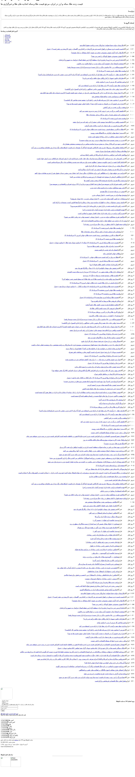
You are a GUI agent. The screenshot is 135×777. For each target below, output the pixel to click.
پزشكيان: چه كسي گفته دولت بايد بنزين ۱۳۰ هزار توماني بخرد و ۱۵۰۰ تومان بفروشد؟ (98, 199)
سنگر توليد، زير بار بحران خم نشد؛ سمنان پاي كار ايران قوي (104, 166)
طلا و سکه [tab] (7, 40)
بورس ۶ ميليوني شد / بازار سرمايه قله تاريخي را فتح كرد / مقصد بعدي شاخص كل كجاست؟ (93, 100)
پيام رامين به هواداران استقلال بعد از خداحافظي (102, 571)
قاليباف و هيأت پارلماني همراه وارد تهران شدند (111, 151)
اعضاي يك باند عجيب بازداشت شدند (106, 250)
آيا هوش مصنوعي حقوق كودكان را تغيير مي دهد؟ (107, 56)
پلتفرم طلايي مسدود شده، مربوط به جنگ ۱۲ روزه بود (100, 275)
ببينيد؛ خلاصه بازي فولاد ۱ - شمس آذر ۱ (105, 520)
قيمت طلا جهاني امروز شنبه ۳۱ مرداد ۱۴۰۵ (111, 71)
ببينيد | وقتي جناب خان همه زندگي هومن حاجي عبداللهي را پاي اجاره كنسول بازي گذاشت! (94, 89)
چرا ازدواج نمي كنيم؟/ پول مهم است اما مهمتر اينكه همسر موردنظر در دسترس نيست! (92, 381)
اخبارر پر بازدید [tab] (8, 41)
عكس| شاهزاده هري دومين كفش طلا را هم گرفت (102, 305)
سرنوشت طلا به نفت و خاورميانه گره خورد (104, 538)
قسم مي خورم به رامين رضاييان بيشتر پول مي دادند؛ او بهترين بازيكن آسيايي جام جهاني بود (87, 568)
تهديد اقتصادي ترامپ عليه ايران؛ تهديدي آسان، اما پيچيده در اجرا (103, 210)
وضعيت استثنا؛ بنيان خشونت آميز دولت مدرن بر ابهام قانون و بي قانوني (100, 63)
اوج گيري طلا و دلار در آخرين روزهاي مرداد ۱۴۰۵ (104, 312)
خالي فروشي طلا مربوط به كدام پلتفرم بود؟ (105, 301)
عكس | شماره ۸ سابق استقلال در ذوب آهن (103, 513)
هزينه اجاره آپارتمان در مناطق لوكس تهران (108, 374)
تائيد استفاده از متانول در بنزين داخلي (112, 491)
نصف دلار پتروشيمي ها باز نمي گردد (110, 400)
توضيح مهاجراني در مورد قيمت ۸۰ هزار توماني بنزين (109, 195)
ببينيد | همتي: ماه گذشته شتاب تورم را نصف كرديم (103, 385)
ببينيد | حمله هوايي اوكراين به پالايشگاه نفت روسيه (107, 133)
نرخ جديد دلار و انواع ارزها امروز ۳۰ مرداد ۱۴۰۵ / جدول (102, 356)
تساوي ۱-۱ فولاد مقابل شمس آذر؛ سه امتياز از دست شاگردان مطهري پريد (94, 524)
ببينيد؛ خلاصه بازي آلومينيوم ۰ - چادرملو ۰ (104, 553)
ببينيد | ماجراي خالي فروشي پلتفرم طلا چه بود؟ (102, 246)
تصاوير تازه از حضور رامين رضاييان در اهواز (104, 546)
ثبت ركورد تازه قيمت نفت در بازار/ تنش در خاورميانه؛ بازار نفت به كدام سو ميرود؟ (97, 206)
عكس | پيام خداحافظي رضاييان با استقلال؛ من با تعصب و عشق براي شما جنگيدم (90, 575)
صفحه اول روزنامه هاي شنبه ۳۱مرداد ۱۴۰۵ (110, 465)
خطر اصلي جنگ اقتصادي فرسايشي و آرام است (110, 681)
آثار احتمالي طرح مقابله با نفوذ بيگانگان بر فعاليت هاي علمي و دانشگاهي (102, 670)
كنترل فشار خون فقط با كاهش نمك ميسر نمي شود (100, 506)
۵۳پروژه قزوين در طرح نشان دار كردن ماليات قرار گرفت (104, 126)
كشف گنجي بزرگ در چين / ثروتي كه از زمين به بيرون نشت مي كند (101, 111)
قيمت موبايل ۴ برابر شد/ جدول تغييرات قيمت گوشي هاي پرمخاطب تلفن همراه (94, 352)
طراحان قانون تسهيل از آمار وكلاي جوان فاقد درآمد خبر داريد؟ (103, 78)
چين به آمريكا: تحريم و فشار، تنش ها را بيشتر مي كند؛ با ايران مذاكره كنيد (102, 169)
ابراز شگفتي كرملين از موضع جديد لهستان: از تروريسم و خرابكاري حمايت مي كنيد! (97, 177)
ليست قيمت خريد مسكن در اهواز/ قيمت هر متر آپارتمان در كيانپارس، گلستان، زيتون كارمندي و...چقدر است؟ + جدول (85, 49)
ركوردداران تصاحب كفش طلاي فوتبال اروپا (104, 264)
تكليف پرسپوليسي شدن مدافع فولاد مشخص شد (107, 96)
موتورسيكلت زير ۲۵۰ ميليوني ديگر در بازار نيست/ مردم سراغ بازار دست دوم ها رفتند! (95, 67)
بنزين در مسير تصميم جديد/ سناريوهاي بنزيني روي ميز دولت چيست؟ (101, 140)
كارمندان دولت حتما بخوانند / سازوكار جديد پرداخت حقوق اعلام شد (101, 45)
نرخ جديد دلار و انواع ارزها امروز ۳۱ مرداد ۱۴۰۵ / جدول (102, 334)
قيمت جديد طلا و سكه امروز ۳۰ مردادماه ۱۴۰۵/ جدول (100, 261)
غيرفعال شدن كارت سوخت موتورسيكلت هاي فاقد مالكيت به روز (104, 440)
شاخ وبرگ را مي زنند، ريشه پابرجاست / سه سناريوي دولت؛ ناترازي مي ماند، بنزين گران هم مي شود (91, 454)
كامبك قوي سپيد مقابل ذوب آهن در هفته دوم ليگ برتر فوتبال (97, 527)
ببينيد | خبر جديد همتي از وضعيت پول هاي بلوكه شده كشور (101, 389)
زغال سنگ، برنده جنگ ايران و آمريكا (106, 517)
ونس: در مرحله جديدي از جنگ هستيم (112, 191)
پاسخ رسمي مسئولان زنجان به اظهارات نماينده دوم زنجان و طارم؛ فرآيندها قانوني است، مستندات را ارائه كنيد (88, 202)
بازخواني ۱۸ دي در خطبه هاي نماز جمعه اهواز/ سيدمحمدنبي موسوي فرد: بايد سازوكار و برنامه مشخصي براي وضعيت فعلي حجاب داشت (75, 345)
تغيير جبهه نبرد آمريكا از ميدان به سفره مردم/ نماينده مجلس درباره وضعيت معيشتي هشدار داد (93, 144)
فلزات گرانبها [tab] (8, 36)
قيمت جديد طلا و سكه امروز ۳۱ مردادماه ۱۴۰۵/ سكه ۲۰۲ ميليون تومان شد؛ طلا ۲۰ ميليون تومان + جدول (83, 242)
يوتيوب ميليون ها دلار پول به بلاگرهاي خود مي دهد (104, 337)
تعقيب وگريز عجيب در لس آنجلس (114, 107)
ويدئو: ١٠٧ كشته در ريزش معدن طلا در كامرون (104, 316)
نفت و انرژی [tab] (7, 37)
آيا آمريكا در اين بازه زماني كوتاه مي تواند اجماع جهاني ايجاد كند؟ (105, 663)
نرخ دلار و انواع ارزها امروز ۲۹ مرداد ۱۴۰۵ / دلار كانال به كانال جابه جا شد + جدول (93, 378)
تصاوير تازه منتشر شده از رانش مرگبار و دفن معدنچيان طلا (105, 115)
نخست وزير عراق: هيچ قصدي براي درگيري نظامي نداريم (107, 476)
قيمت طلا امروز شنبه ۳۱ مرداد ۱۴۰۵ (108, 239)
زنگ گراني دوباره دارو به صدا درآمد (110, 403)
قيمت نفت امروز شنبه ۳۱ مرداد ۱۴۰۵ (112, 118)
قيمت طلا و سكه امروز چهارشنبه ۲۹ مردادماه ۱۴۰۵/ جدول (98, 297)
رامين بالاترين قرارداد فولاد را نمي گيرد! (105, 560)
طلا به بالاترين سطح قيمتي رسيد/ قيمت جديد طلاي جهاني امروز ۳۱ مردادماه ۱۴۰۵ (96, 129)
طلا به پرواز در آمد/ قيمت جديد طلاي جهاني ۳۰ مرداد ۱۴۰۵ (99, 257)
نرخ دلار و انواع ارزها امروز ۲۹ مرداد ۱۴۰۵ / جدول (104, 363)
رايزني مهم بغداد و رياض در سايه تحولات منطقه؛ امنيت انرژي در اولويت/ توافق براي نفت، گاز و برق (92, 447)
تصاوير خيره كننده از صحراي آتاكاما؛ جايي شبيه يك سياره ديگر (98, 564)
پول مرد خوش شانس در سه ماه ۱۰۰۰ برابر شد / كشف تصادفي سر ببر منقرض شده (92, 359)
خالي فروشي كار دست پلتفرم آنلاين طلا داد (104, 308)
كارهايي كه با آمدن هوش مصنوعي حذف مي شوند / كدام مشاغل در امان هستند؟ (97, 53)
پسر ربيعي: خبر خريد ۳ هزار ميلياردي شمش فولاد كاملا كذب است (97, 586)
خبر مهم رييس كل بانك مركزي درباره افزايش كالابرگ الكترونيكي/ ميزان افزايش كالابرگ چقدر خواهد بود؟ (86, 370)
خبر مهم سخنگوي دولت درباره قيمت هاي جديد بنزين (107, 188)
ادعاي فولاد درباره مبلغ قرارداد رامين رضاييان (102, 535)
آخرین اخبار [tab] (7, 42)
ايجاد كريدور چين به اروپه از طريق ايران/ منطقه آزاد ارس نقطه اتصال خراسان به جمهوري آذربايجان (91, 60)
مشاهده (16, 740)
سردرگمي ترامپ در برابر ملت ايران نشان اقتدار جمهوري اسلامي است (101, 213)
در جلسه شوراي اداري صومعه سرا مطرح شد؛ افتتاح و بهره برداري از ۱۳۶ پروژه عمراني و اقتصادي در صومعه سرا (87, 184)
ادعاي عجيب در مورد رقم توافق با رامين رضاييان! (102, 542)
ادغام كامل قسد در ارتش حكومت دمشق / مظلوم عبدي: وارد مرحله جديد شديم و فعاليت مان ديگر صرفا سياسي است (85, 162)
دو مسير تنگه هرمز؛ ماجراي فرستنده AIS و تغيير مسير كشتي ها (105, 180)
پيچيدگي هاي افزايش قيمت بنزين (115, 480)
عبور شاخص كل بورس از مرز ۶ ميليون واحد (110, 82)
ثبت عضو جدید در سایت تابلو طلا (9, 713)
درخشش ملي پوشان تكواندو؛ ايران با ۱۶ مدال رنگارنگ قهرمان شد (96, 268)
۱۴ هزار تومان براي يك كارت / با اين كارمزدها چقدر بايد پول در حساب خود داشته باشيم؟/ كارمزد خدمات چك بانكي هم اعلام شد (81, 93)
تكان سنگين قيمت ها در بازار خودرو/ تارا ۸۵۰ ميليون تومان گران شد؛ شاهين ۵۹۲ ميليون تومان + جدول (90, 648)
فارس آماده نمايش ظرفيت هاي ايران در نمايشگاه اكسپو (98, 590)
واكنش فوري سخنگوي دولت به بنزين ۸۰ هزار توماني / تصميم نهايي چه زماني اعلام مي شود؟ (94, 217)
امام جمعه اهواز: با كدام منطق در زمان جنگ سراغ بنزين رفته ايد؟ (104, 224)
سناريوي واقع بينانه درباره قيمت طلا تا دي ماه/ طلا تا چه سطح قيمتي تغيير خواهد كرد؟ (90, 279)
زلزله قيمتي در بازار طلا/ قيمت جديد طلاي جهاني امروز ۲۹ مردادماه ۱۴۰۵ (94, 283)
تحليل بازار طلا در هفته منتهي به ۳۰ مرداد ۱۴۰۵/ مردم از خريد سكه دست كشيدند (93, 272)
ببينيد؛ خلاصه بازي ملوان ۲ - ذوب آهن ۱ (105, 531)
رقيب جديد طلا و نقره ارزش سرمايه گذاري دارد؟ (102, 582)
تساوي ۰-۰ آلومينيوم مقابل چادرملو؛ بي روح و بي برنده (100, 557)
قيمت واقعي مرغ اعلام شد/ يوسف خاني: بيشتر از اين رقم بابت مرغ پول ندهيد (98, 122)
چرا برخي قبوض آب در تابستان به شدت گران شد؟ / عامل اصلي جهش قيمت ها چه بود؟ (95, 104)
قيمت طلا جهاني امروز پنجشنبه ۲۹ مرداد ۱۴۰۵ (104, 290)
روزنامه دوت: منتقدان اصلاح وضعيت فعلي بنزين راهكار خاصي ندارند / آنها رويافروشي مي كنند (93, 451)
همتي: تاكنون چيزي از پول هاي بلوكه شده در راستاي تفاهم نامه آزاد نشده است (96, 396)
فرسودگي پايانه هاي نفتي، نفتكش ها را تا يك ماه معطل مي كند (105, 469)
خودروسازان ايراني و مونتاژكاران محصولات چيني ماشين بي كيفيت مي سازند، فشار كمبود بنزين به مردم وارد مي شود (86, 462)
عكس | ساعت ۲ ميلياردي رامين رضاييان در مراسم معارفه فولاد (96, 549)
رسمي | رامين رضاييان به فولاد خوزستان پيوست (101, 579)
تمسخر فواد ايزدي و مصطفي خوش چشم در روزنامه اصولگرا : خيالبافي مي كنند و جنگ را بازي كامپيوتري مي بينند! (87, 458)
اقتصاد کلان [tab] (7, 35)
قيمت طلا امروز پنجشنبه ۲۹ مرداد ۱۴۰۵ (107, 294)
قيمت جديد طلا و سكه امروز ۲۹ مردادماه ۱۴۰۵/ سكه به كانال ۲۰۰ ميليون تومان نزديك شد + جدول (86, 286)
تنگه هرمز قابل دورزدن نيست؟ (114, 443)
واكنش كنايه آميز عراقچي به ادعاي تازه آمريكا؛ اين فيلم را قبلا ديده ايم (103, 155)
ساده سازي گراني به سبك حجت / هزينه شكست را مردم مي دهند (105, 674)
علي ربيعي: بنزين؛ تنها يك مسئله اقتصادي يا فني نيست (108, 432)
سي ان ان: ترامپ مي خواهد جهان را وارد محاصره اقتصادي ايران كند (103, 221)
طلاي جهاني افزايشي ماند (111, 253)
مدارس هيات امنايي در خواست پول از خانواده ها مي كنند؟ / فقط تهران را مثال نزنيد (93, 348)
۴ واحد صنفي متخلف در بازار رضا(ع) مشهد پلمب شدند (105, 137)
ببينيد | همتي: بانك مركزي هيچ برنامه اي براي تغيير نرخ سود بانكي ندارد (97, 367)
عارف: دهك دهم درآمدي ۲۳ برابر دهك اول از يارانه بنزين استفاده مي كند (101, 85)
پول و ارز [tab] (7, 38)
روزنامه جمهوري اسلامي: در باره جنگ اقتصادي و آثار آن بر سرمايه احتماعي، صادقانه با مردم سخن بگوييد (90, 666)
